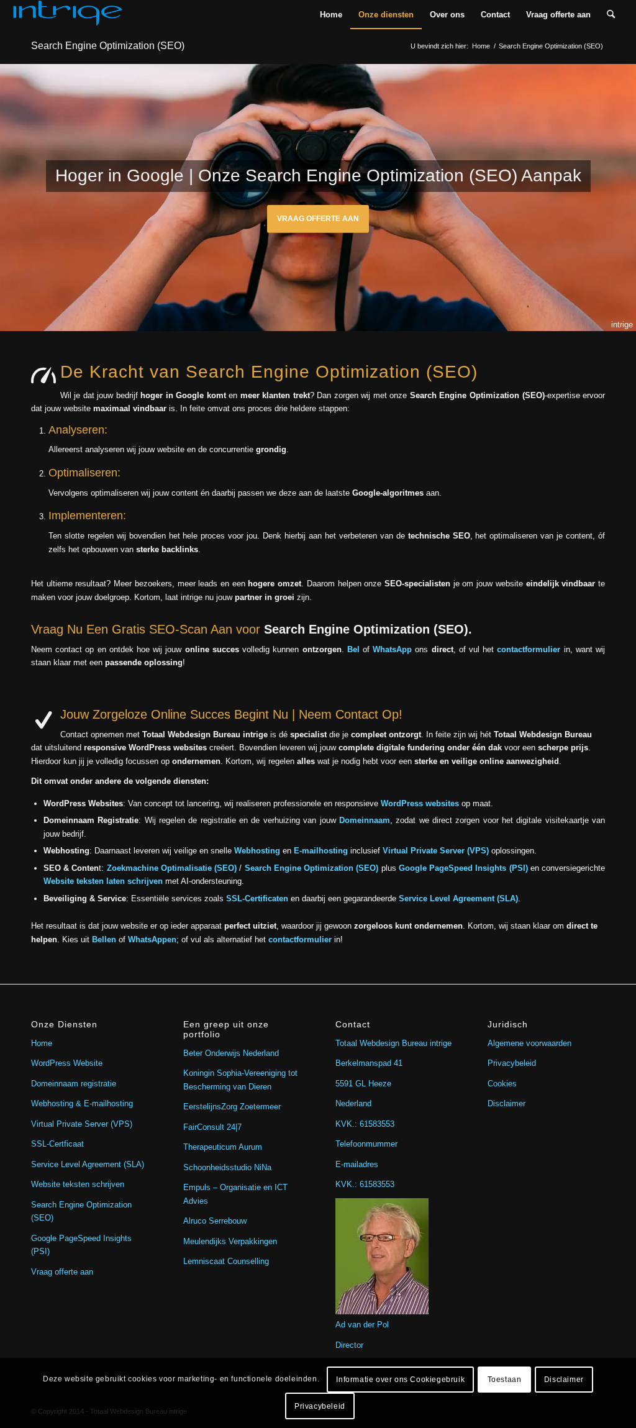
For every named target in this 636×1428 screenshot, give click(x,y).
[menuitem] (331, 15)
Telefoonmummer (366, 1143)
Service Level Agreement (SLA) (87, 1164)
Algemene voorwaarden (529, 1043)
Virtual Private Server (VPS (80, 1124)
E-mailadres (356, 1164)
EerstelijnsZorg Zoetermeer (232, 1106)
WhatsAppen (152, 939)
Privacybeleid (512, 1063)
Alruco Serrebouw (215, 1221)
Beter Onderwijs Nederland (231, 1053)
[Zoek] (611, 15)
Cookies (502, 1083)
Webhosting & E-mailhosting (82, 1103)
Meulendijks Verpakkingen (230, 1241)
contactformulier (528, 649)
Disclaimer (506, 1103)
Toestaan (505, 1379)
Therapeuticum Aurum (222, 1147)
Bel (353, 649)
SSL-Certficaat (57, 1143)
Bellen (104, 939)
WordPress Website (66, 1063)
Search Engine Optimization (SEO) (107, 45)
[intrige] (67, 15)
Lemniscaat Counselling (226, 1261)
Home (41, 1043)
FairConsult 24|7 (212, 1127)
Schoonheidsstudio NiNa (227, 1167)
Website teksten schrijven (77, 1184)
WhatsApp (392, 649)
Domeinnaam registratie (73, 1083)
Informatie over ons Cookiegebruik (400, 1379)
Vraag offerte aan (318, 218)
